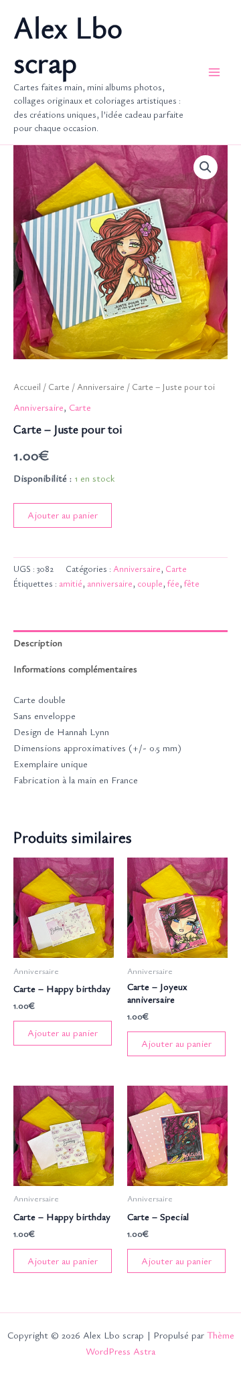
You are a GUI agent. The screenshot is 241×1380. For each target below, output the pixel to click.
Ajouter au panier (62, 514)
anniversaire (110, 583)
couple (150, 583)
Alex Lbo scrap (68, 44)
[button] (205, 167)
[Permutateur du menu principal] (214, 72)
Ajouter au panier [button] (62, 1032)
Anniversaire (101, 387)
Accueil (27, 387)
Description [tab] (37, 642)
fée (173, 583)
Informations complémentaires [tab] (75, 668)
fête (191, 583)
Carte (59, 387)
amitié (70, 583)
